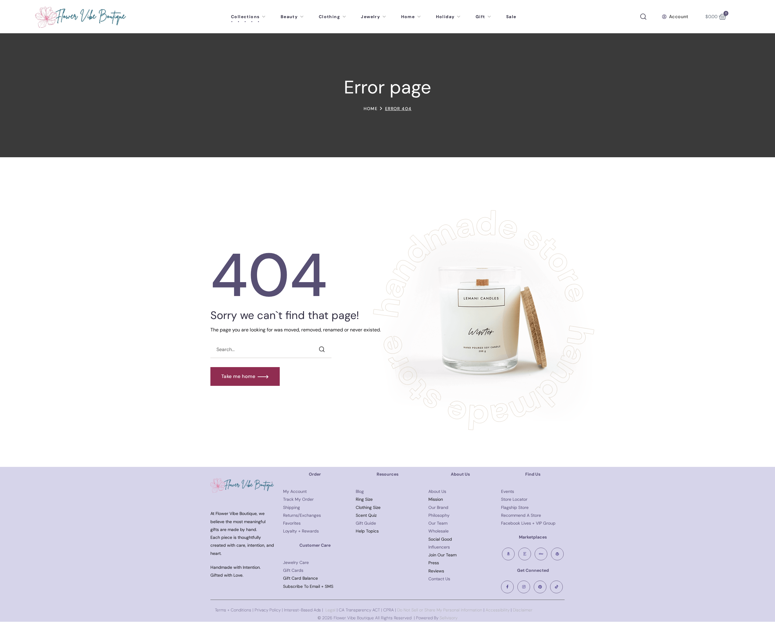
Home (371, 108)
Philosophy (439, 515)
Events (507, 491)
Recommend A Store (521, 515)
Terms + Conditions (233, 610)
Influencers (439, 547)
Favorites (292, 523)
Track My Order (298, 499)
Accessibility (497, 610)
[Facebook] (507, 587)
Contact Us (439, 578)
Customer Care (315, 545)
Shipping (291, 507)
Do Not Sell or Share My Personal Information (439, 610)
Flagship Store (515, 507)
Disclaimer (523, 610)
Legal (330, 610)
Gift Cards (293, 570)
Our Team (437, 523)
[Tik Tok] (556, 587)
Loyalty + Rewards (301, 531)
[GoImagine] (557, 554)
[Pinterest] (540, 587)
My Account (295, 491)
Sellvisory (448, 617)
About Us (437, 491)
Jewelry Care (296, 562)
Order (315, 474)
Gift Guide (366, 523)
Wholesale (438, 531)
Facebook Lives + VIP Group (528, 523)
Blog (360, 491)
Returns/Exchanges (302, 515)
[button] (643, 16)
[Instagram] (523, 587)
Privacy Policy (268, 610)
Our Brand (438, 507)
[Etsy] (524, 554)
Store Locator (514, 499)
